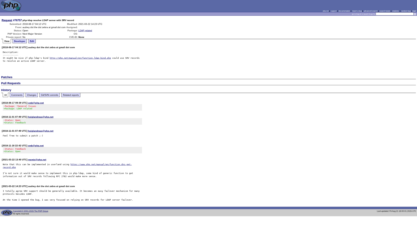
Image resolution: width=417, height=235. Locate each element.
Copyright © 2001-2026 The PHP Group (30, 211)
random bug (406, 11)
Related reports (71, 95)
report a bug (357, 11)
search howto (385, 11)
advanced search (371, 11)
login (414, 11)
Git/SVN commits (49, 95)
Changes (31, 95)
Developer (19, 41)
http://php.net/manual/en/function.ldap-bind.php (80, 58)
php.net (326, 11)
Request (7, 20)
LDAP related (85, 30)
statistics (395, 11)
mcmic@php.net (37, 159)
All (5, 95)
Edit (32, 41)
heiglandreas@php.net (40, 117)
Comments (16, 95)
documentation (344, 11)
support (334, 11)
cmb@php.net (36, 103)
